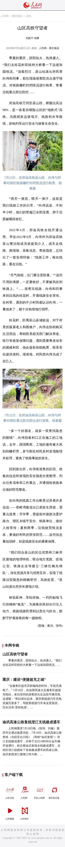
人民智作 (24, 819)
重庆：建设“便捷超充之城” (24, 679)
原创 (28, 16)
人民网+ (24, 798)
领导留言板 (54, 798)
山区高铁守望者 (15, 654)
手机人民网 (39, 798)
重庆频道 (17, 16)
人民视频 (9, 819)
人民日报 (9, 798)
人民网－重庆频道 (49, 48)
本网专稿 (12, 645)
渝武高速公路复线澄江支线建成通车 (31, 722)
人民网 (4, 16)
